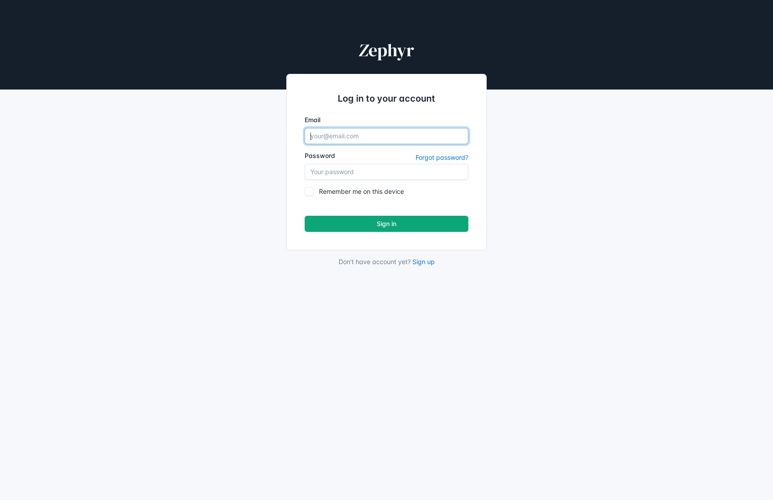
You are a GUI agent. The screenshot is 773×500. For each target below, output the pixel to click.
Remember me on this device (361, 191)
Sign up (423, 261)
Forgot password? (442, 157)
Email (312, 120)
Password (320, 155)
